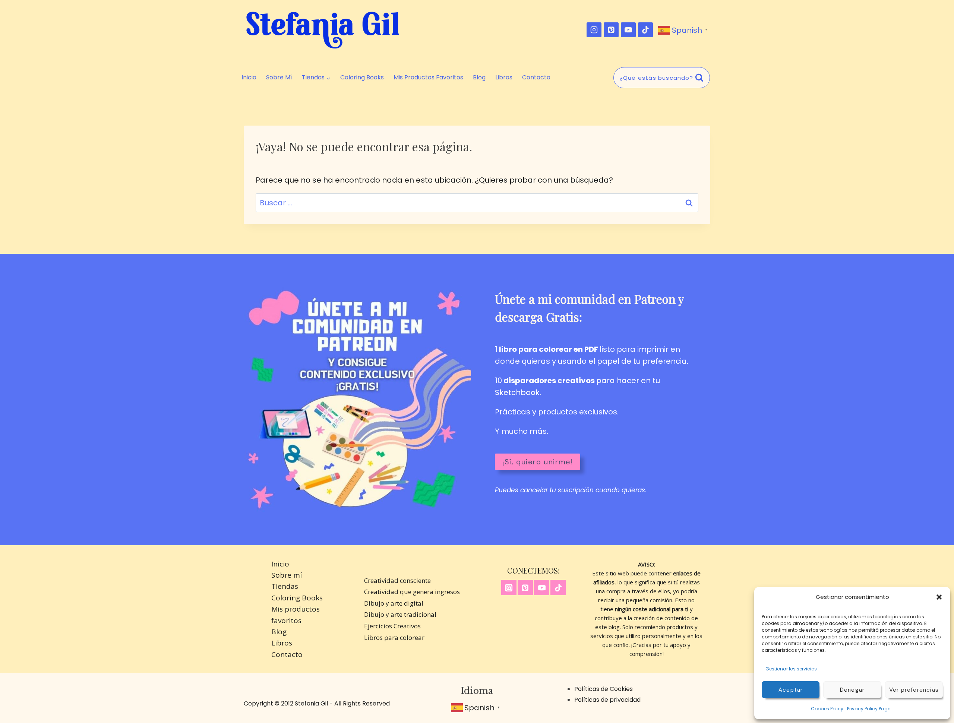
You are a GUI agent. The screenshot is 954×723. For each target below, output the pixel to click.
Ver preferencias (914, 690)
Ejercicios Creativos (392, 626)
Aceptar (790, 690)
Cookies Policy (827, 708)
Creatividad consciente (397, 580)
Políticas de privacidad (607, 699)
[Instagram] (594, 29)
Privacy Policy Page (868, 708)
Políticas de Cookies (603, 689)
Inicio (248, 77)
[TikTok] (645, 29)
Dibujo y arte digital (393, 603)
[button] (939, 597)
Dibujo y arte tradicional (400, 614)
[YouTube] (628, 29)
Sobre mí (279, 77)
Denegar (852, 690)
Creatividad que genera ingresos (412, 591)
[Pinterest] (611, 29)
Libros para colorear (394, 637)
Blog (479, 77)
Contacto (536, 77)
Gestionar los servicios (791, 669)
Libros (503, 77)
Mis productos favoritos (428, 77)
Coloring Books (362, 77)
